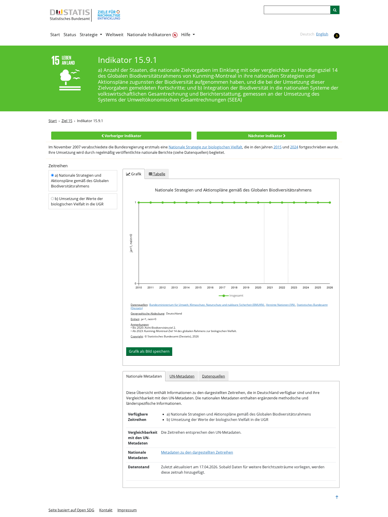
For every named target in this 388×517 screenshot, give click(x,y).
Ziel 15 (67, 120)
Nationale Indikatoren (149, 34)
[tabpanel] (231, 272)
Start (55, 34)
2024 (294, 147)
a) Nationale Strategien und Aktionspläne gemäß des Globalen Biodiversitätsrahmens (80, 181)
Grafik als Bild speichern (149, 351)
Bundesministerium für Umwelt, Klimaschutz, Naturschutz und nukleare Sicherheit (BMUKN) (207, 305)
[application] (231, 245)
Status (70, 34)
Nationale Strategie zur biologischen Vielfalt (205, 147)
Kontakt (105, 510)
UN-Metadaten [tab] (182, 376)
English (322, 34)
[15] (70, 74)
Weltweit (114, 34)
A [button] (337, 35)
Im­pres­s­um (127, 510)
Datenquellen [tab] (213, 376)
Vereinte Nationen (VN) (280, 305)
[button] (121, 136)
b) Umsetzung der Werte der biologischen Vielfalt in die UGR (77, 201)
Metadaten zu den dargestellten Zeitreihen (197, 452)
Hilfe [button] (186, 34)
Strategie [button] (89, 34)
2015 (277, 147)
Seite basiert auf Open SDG (71, 510)
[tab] (133, 174)
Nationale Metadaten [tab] (144, 376)
